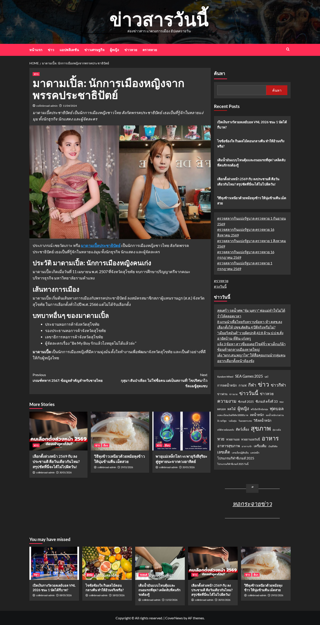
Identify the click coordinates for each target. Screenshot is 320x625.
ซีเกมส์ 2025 (246, 401)
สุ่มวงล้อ (277, 429)
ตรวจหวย (150, 50)
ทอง (281, 401)
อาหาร (270, 438)
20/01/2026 (188, 467)
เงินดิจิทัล (273, 446)
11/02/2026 (171, 599)
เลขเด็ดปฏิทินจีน (240, 452)
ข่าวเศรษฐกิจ (94, 50)
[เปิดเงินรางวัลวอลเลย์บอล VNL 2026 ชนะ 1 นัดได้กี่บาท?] (54, 563)
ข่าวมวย (233, 394)
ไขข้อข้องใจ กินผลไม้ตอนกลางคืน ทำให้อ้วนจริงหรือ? (250, 143)
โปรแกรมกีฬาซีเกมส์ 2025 (235, 458)
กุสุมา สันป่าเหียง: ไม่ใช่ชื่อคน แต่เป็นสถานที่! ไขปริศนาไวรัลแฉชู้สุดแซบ (164, 380)
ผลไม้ (231, 409)
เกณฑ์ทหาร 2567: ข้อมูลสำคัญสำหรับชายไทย (68, 377)
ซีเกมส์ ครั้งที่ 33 (267, 401)
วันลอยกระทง (245, 420)
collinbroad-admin (47, 105)
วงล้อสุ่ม (232, 420)
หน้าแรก (35, 50)
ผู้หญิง (114, 50)
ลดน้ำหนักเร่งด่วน (275, 415)
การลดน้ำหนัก (227, 385)
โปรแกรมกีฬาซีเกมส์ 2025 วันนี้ (232, 463)
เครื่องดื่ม (260, 446)
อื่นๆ (105, 445)
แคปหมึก (254, 452)
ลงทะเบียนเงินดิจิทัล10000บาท (232, 415)
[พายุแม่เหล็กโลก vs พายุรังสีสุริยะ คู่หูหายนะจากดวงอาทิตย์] (181, 431)
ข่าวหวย (131, 50)
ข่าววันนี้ (248, 393)
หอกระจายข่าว (252, 503)
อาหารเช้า (247, 446)
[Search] (288, 49)
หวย (220, 439)
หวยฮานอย (232, 439)
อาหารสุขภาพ (228, 445)
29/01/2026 (127, 467)
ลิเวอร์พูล (222, 420)
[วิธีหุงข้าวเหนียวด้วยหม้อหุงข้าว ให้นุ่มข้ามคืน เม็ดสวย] (120, 431)
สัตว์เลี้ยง (242, 429)
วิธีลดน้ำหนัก (262, 420)
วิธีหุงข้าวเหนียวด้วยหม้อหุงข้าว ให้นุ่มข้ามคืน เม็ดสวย (251, 200)
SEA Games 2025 (249, 376)
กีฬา (252, 384)
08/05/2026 (65, 595)
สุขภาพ (261, 428)
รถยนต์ (143, 574)
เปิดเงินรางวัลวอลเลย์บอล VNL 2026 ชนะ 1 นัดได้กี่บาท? (252, 124)
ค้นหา (219, 73)
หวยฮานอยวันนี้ (250, 439)
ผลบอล (221, 409)
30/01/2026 (65, 472)
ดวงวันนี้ (220, 286)
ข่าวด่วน (222, 394)
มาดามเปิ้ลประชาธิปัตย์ (101, 245)
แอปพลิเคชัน (69, 50)
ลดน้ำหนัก (257, 415)
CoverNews (174, 618)
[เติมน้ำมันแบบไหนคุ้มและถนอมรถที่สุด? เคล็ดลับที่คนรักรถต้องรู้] (160, 563)
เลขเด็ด (223, 452)
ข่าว (51, 50)
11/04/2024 (70, 105)
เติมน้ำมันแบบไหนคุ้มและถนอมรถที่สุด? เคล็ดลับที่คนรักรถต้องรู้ (251, 162)
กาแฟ (242, 385)
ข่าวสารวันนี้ (159, 19)
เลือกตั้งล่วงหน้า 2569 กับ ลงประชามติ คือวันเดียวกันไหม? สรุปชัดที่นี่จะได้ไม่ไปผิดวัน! (56, 461)
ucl (266, 376)
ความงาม (226, 401)
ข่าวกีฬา (278, 384)
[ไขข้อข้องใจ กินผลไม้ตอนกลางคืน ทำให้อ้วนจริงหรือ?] (107, 563)
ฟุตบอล (277, 408)
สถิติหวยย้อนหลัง (225, 429)
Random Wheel (225, 376)
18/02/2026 (118, 595)
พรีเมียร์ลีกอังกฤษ (259, 409)
